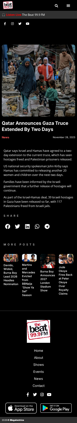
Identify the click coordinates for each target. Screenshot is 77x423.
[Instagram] (12, 24)
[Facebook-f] (5, 24)
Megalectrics (17, 420)
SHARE (12, 215)
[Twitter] (20, 24)
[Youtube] (27, 24)
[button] (56, 6)
